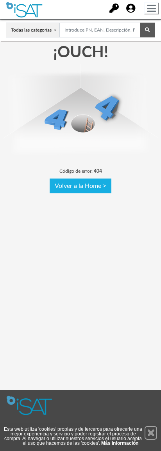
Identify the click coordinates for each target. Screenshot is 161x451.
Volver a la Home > (80, 186)
